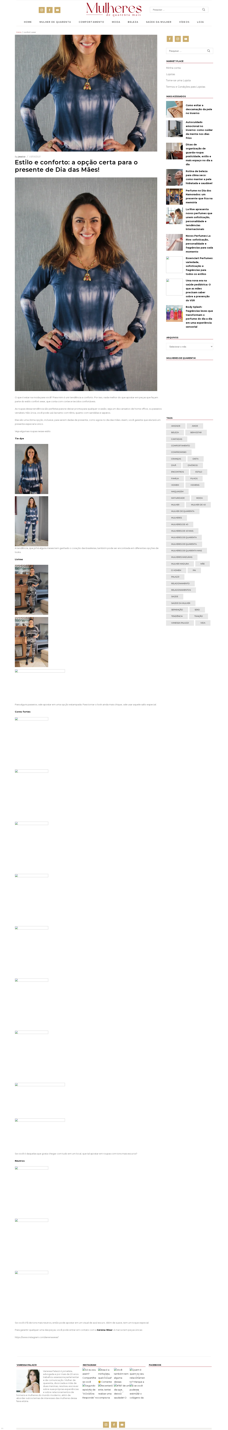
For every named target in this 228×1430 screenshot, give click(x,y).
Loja (200, 22)
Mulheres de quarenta (184, 537)
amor (195, 426)
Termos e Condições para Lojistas (185, 86)
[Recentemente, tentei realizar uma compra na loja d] (106, 1391)
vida (202, 623)
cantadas (176, 439)
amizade (175, 426)
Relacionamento (180, 583)
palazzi (175, 577)
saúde (174, 596)
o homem (176, 570)
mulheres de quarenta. (184, 544)
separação (177, 610)
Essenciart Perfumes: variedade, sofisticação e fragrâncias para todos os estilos (199, 266)
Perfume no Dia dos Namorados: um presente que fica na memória (199, 196)
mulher (175, 505)
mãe (202, 564)
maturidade (178, 498)
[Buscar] (203, 10)
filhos (193, 478)
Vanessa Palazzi (180, 623)
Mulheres (176, 518)
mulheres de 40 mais (182, 531)
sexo (197, 610)
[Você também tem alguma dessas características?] (122, 1376)
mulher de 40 (198, 505)
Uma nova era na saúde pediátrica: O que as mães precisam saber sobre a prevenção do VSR (198, 290)
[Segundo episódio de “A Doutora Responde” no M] (90, 1391)
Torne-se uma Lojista (178, 80)
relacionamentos (181, 590)
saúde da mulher (180, 603)
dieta (195, 459)
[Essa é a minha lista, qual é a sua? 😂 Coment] (106, 1376)
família (175, 478)
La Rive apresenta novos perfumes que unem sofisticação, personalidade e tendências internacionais (199, 219)
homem (175, 485)
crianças (176, 459)
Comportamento (91, 22)
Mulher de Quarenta (55, 22)
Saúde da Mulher (159, 22)
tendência (177, 616)
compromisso (178, 452)
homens (195, 485)
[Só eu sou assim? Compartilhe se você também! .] (90, 1376)
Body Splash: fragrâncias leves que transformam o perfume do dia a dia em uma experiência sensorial (199, 316)
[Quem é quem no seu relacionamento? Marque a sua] (138, 1376)
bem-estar (196, 432)
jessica (21, 156)
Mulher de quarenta (182, 511)
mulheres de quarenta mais (186, 550)
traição (198, 616)
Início (18, 32)
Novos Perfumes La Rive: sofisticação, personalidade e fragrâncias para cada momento (199, 243)
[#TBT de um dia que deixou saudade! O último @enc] (122, 1391)
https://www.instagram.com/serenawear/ (36, 1337)
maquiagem (177, 491)
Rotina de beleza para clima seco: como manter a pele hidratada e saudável (199, 177)
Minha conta (173, 67)
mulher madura (180, 564)
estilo (198, 472)
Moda (116, 22)
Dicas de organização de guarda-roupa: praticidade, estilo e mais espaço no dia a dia (199, 154)
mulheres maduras (181, 557)
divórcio (193, 465)
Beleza (133, 22)
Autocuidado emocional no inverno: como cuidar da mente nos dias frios (199, 130)
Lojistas (170, 74)
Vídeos (184, 22)
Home (28, 22)
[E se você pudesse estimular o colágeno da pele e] (138, 1391)
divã (173, 465)
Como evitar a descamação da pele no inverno (199, 109)
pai (194, 570)
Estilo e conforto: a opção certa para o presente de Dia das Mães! (76, 166)
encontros (177, 472)
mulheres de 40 (179, 524)
